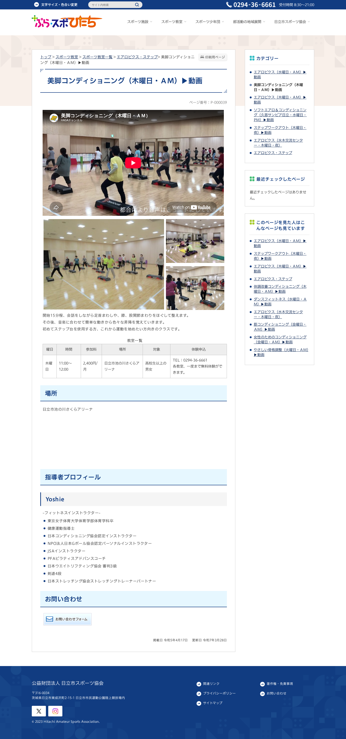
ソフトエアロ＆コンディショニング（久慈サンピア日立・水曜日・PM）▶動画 (280, 115)
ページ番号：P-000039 (208, 102)
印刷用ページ (215, 57)
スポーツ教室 (67, 57)
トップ (45, 57)
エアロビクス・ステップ (137, 57)
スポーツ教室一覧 (97, 57)
